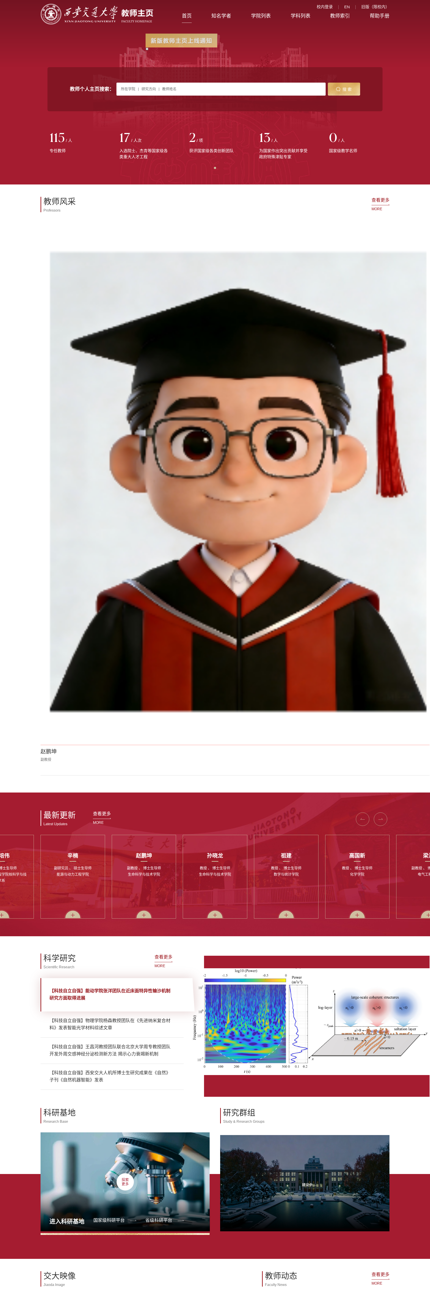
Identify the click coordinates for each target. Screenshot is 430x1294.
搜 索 (347, 89)
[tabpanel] (75, 143)
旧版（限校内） (375, 7)
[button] (362, 374)
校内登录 (325, 7)
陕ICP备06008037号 (234, 1056)
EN (347, 7)
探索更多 (125, 737)
